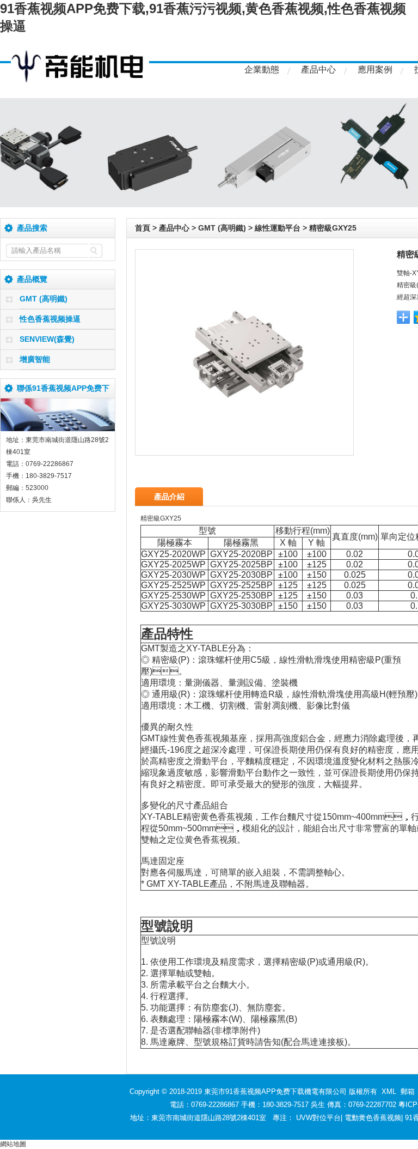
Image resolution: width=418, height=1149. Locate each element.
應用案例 (375, 69)
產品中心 (318, 69)
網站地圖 (13, 1144)
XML (389, 1091)
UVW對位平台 (318, 1118)
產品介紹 (169, 496)
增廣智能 (35, 359)
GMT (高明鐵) (43, 298)
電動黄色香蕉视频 (373, 1118)
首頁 (142, 227)
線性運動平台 (277, 227)
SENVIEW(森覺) (47, 339)
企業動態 (261, 69)
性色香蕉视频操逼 (50, 319)
